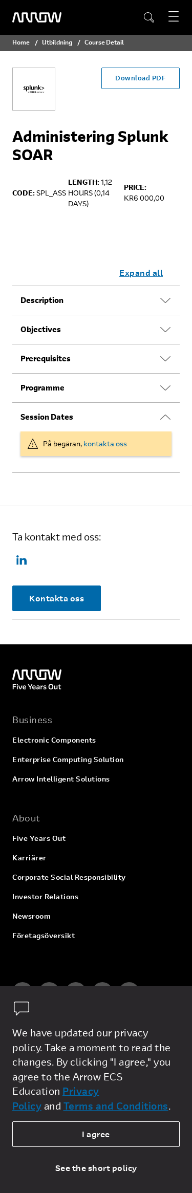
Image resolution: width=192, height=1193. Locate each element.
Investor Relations (45, 896)
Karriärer (29, 857)
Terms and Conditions (115, 1105)
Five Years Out (39, 838)
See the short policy (96, 1167)
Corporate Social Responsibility (69, 877)
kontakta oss (105, 443)
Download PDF (140, 77)
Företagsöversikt (43, 935)
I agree (96, 1134)
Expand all (141, 272)
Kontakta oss (56, 598)
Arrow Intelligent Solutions (61, 779)
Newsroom (31, 916)
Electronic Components (54, 740)
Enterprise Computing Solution (68, 759)
